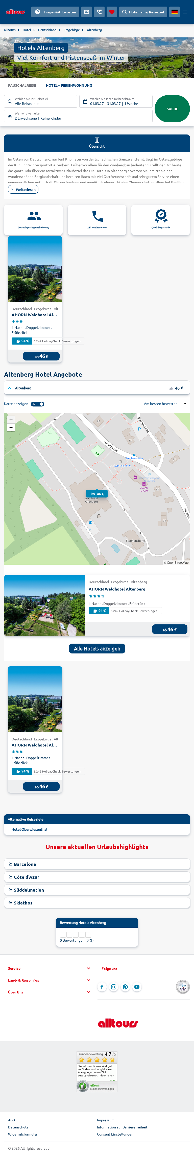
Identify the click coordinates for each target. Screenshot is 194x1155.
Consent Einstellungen (115, 1134)
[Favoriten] (112, 12)
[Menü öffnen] (185, 12)
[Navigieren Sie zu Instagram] (113, 986)
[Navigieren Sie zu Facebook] (102, 986)
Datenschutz (18, 1127)
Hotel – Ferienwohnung (69, 85)
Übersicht (97, 146)
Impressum (105, 1120)
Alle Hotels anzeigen (97, 648)
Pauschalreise (22, 85)
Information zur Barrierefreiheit (122, 1127)
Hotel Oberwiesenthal (29, 829)
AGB (11, 1120)
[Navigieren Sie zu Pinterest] (125, 986)
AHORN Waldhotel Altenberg (35, 314)
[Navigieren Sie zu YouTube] (136, 986)
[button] (97, 488)
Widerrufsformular (22, 1134)
